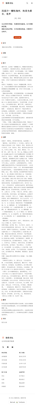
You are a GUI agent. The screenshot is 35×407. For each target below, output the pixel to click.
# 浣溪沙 (4, 57)
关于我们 (21, 376)
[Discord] (7, 347)
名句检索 (4, 367)
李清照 (4, 386)
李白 (3, 376)
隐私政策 (21, 383)
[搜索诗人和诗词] (27, 3)
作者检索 (4, 363)
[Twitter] (3, 347)
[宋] (15, 18)
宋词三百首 (22, 360)
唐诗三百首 (22, 356)
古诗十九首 (22, 363)
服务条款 (21, 386)
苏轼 (19, 18)
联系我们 (21, 379)
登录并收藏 (17, 37)
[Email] (12, 347)
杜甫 (3, 379)
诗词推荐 (4, 356)
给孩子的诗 (22, 367)
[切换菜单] (31, 3)
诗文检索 (4, 360)
